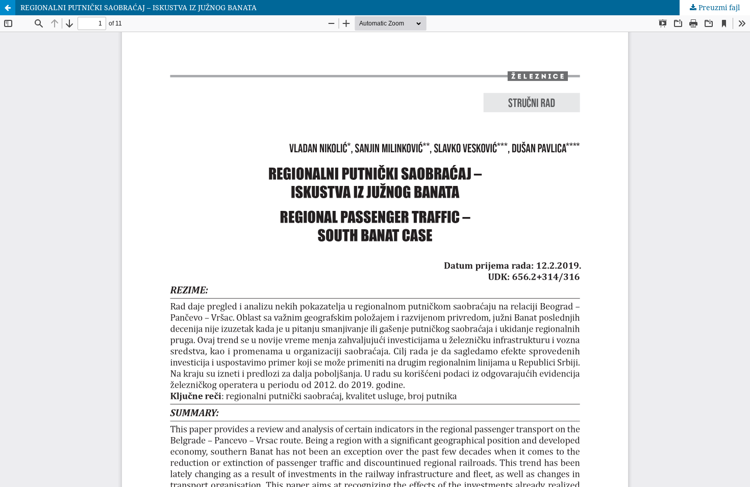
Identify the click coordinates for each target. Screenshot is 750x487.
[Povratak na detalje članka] (7, 7)
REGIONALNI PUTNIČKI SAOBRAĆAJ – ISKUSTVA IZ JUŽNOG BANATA (138, 7)
